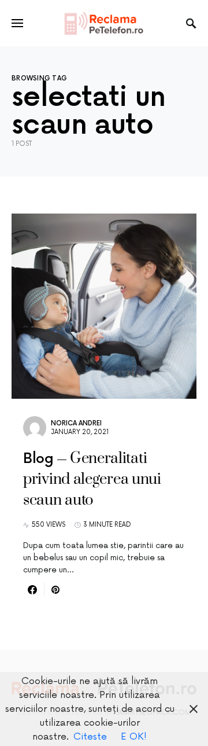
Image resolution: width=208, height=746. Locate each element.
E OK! (134, 737)
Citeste (90, 737)
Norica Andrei (76, 423)
